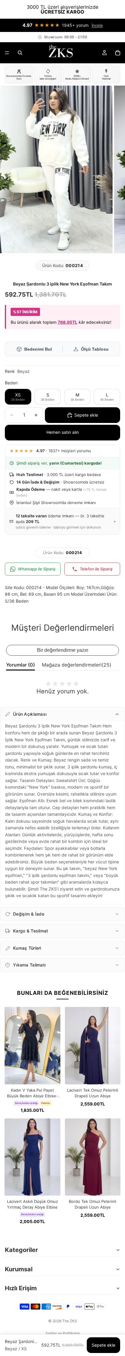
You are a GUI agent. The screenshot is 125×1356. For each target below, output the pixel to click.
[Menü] (7, 53)
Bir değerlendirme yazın (62, 650)
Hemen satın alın (62, 432)
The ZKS (69, 1321)
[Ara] (20, 52)
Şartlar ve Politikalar (63, 1333)
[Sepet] (117, 52)
